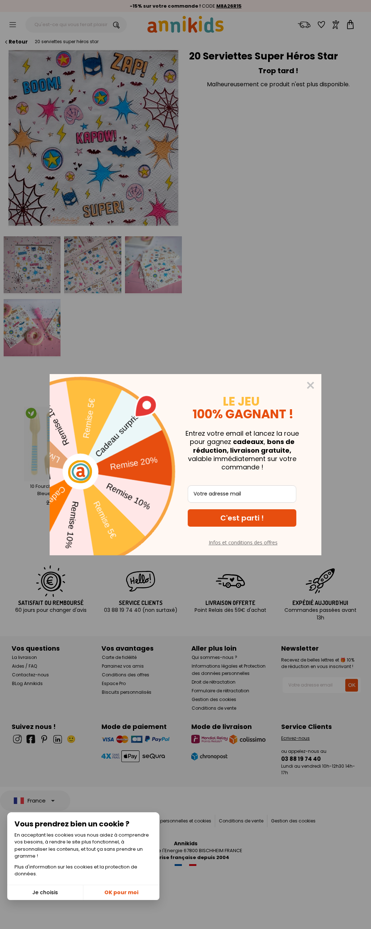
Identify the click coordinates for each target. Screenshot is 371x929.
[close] (310, 385)
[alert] (185, 464)
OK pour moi (121, 892)
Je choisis (45, 892)
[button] (242, 518)
